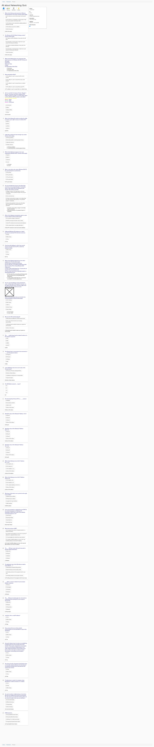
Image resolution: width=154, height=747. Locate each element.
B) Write (7, 107)
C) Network (8, 555)
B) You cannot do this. (10, 196)
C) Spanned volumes (10, 142)
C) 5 (6, 390)
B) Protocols (8, 356)
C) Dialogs (8, 359)
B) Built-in (7, 157)
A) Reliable (8, 400)
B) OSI (7, 340)
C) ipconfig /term (9, 519)
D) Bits (7, 361)
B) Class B (8, 417)
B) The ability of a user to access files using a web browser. (15, 80)
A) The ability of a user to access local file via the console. (15, 76)
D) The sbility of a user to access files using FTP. (15, 86)
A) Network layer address (10, 496)
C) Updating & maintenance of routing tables (14, 375)
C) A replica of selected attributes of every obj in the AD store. (15, 46)
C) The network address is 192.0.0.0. (13, 484)
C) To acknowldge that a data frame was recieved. (15, 537)
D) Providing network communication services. (14, 575)
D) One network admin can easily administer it (14, 225)
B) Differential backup (10, 702)
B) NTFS (7, 123)
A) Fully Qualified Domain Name (12, 714)
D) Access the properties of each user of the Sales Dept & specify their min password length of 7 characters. (15, 204)
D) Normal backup (9, 706)
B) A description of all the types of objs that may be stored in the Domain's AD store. (15, 42)
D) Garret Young (9, 307)
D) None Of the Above (10, 422)
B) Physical (8, 553)
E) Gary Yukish (8, 309)
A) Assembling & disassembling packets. (13, 567)
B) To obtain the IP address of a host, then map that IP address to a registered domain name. (16, 534)
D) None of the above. (10, 327)
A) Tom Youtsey (9, 300)
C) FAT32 (7, 126)
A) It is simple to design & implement (13, 218)
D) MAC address (9, 503)
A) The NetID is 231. (9, 464)
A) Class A (8, 415)
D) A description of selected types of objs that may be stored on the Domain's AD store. (16, 49)
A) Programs (8, 354)
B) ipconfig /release (9, 517)
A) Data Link (8, 551)
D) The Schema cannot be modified (12, 26)
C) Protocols (8, 589)
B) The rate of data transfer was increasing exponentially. (14, 321)
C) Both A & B (8, 405)
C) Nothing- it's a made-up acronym (12, 719)
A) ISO (7, 338)
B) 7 (6, 387)
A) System (8, 155)
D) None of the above (10, 407)
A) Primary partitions (9, 137)
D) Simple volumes (9, 144)
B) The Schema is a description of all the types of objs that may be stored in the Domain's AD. (16, 20)
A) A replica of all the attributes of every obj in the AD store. (16, 39)
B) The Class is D (9, 466)
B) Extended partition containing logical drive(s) (15, 139)
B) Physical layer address (10, 498)
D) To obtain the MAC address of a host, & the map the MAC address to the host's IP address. (15, 540)
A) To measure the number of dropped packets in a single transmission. (15, 530)
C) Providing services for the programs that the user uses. (15, 572)
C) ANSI (7, 343)
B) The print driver (9, 174)
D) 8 (6, 392)
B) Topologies (8, 587)
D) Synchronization (9, 377)
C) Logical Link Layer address (11, 501)
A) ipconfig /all (8, 515)
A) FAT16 (7, 121)
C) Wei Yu (8, 304)
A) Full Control (8, 105)
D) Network (8, 609)
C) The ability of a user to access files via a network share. (15, 84)
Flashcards (8, 1)
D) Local (7, 162)
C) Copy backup (9, 704)
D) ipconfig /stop (9, 522)
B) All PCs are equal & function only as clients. (14, 220)
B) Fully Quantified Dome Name (12, 716)
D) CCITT (7, 345)
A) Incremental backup (10, 699)
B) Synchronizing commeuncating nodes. (13, 569)
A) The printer (8, 172)
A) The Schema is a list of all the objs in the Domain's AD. (16, 16)
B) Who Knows (8, 236)
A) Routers (8, 584)
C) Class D (8, 436)
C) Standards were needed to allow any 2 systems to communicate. (16, 325)
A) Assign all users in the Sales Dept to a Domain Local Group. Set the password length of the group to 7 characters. (16, 192)
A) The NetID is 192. (9, 480)
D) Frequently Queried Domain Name (13, 721)
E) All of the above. (9, 52)
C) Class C (8, 420)
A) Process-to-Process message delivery (13, 370)
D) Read (7, 112)
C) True (7, 239)
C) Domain (8, 159)
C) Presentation (9, 607)
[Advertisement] (38, 40)
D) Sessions (8, 591)
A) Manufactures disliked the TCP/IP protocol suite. (15, 318)
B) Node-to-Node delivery (10, 373)
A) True (7, 617)
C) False (7, 254)
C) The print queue (9, 177)
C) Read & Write (9, 109)
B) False (7, 685)
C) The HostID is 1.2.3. (10, 468)
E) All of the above (9, 29)
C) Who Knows (8, 687)
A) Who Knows (8, 249)
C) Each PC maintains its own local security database (16, 222)
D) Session (8, 558)
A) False (7, 234)
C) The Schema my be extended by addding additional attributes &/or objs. (16, 24)
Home (4, 1)
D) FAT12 (7, 128)
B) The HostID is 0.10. (10, 482)
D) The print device (9, 179)
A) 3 (6, 385)
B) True (7, 252)
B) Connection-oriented (10, 402)
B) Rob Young (8, 302)
